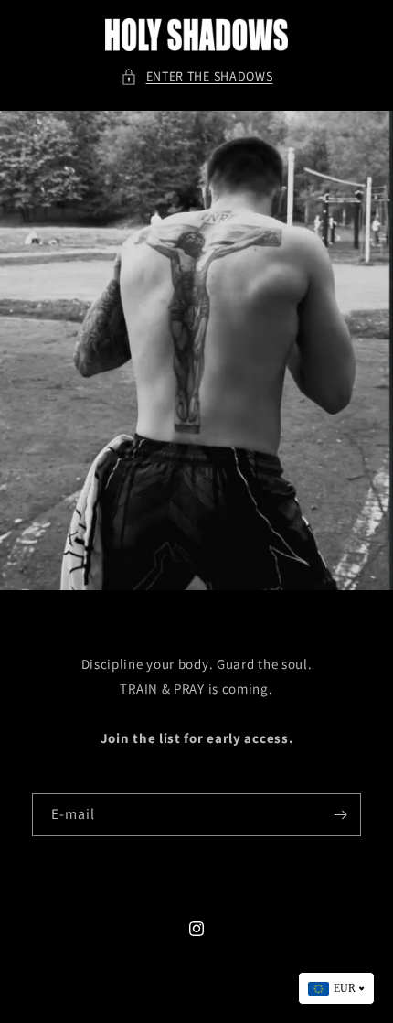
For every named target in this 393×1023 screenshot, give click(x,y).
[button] (197, 76)
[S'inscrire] (340, 814)
